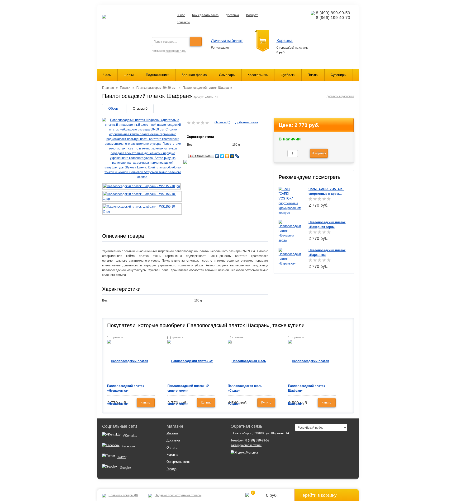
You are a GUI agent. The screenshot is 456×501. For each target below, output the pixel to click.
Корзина (284, 40)
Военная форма (194, 75)
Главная (108, 87)
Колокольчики (258, 75)
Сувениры (338, 75)
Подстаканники (157, 75)
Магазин (172, 433)
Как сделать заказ (205, 15)
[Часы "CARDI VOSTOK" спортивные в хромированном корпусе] (290, 200)
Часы (107, 75)
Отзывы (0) (222, 122)
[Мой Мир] (232, 156)
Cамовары (227, 75)
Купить (146, 402)
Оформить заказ (178, 462)
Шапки (129, 75)
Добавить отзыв (246, 122)
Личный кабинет (227, 40)
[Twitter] (222, 156)
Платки (313, 75)
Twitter (121, 457)
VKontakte (130, 435)
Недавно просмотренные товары (178, 495)
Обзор (113, 108)
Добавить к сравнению (340, 96)
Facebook (128, 446)
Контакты (183, 22)
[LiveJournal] (237, 156)
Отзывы (140, 108)
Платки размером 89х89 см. (156, 87)
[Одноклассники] (227, 156)
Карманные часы (176, 50)
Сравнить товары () (123, 495)
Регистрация (220, 47)
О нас (181, 15)
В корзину (319, 153)
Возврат (252, 15)
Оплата (171, 447)
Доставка (232, 15)
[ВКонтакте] (217, 156)
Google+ (126, 467)
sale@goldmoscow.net (246, 445)
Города (171, 469)
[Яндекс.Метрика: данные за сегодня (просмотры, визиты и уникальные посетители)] (244, 452)
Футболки (288, 75)
